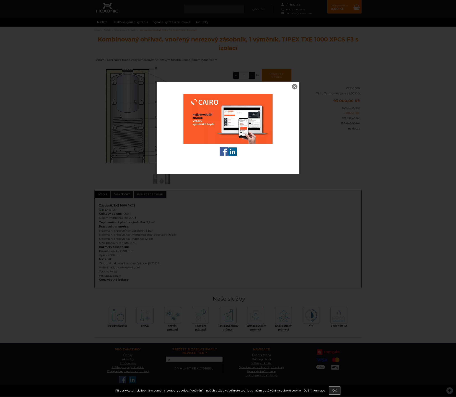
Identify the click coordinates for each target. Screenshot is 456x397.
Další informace (314, 390)
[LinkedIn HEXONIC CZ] (232, 154)
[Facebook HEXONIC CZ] (223, 154)
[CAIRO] (228, 142)
